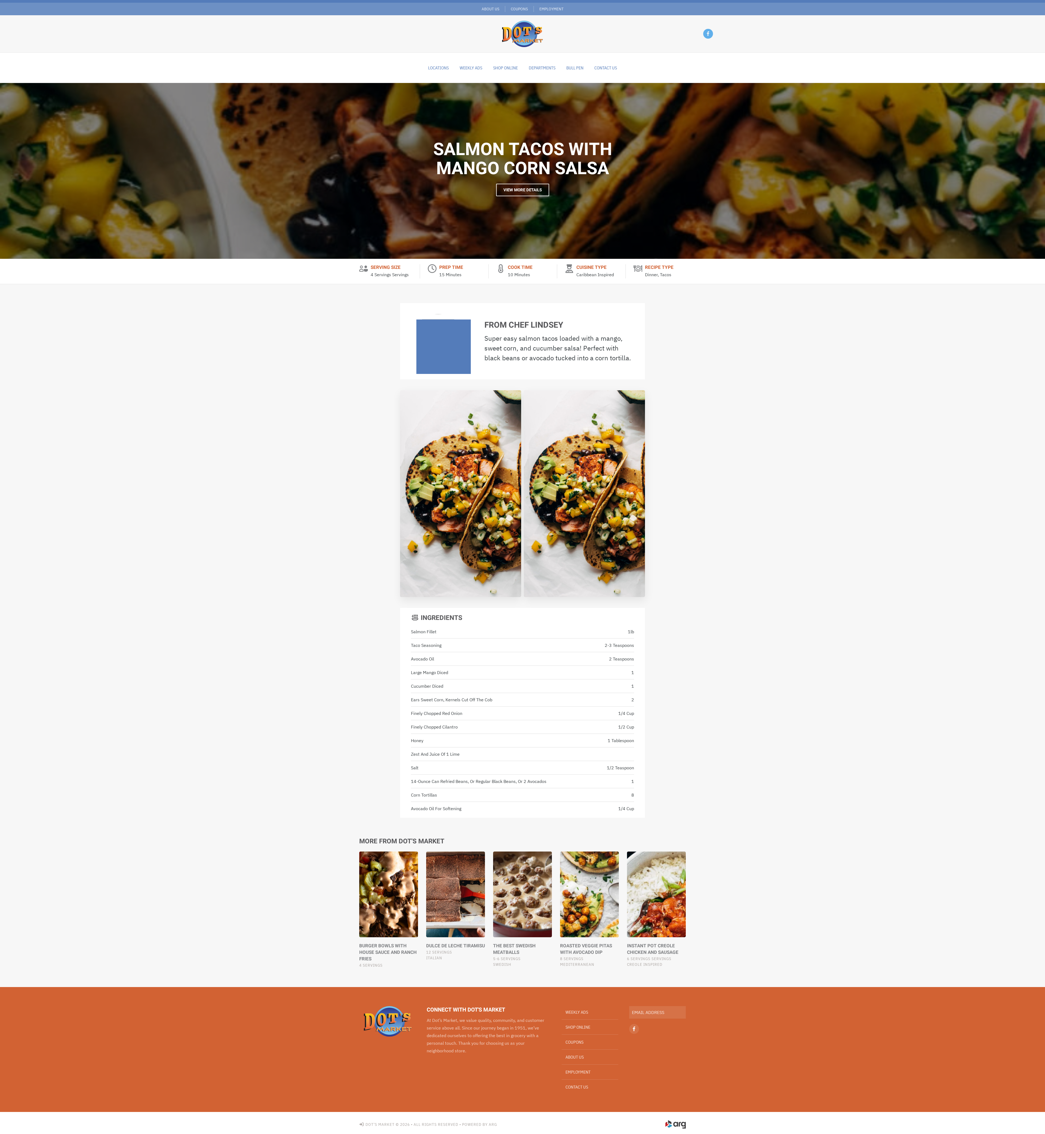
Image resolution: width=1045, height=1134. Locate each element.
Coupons (519, 8)
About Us (490, 8)
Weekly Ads (576, 1012)
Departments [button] (542, 67)
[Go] (679, 1012)
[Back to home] (522, 34)
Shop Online (505, 67)
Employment (551, 8)
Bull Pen (574, 67)
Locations (438, 67)
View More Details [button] (522, 190)
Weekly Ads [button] (471, 67)
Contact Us (605, 67)
